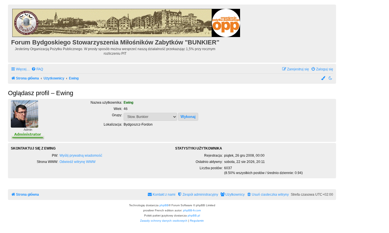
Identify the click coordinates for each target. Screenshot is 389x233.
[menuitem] (37, 69)
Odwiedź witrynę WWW (77, 162)
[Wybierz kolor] (323, 78)
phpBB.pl (194, 215)
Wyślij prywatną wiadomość (81, 156)
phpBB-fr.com (192, 210)
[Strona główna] (126, 22)
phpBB (164, 205)
